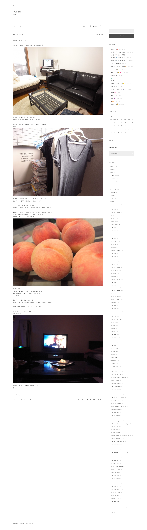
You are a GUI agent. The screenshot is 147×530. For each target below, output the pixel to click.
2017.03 (114, 293)
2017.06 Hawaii (116, 492)
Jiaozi (113, 192)
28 (132, 132)
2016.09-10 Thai (116, 489)
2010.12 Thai (115, 463)
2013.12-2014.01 (116, 250)
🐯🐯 (112, 101)
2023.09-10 (115, 337)
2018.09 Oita (115, 412)
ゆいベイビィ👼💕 (116, 72)
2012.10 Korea (116, 478)
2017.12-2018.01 (116, 299)
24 (118, 132)
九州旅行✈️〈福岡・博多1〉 (118, 60)
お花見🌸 (113, 92)
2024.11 (114, 345)
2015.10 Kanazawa (117, 395)
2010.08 (114, 210)
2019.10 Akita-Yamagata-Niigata (121, 423)
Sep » (113, 140)
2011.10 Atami (115, 369)
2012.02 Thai (115, 472)
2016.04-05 (115, 285)
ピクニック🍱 (114, 69)
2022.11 (114, 328)
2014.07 (114, 259)
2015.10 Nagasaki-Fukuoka (119, 397)
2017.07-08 (115, 296)
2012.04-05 (115, 227)
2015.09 (114, 276)
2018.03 (114, 302)
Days (19, 394)
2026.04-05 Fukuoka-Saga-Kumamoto (122, 452)
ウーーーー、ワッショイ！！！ (22, 26)
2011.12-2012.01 (116, 224)
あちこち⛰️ (114, 86)
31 (118, 136)
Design (112, 169)
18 (121, 129)
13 (129, 125)
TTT (113, 198)
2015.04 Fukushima (117, 392)
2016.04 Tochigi (116, 400)
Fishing (114, 178)
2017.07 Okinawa (117, 403)
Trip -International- (115, 458)
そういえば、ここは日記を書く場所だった (90, 26)
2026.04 (114, 357)
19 (125, 129)
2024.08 (114, 343)
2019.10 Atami (116, 426)
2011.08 (114, 218)
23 (114, 132)
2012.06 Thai (115, 475)
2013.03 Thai (115, 481)
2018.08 (114, 308)
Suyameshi (113, 360)
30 (114, 136)
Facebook (15, 523)
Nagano (112, 201)
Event (112, 172)
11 (121, 125)
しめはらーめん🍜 (116, 63)
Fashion (112, 184)
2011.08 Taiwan (116, 469)
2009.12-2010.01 (116, 204)
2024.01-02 (115, 340)
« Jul (110, 140)
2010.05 (114, 207)
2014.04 (114, 256)
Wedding (114, 181)
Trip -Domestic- (114, 366)
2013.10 (114, 247)
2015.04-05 (115, 270)
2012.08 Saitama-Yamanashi (120, 377)
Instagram (29, 523)
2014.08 (114, 262)
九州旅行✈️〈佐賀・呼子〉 (118, 57)
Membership (113, 189)
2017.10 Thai (115, 495)
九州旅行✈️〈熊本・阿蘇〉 (118, 55)
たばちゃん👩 (114, 104)
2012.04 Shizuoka (117, 374)
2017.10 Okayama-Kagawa (119, 406)
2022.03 (114, 325)
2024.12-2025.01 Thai (118, 504)
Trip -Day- (113, 363)
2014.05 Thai (115, 486)
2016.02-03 (115, 282)
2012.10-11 (114, 233)
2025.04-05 (115, 348)
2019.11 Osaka (116, 432)
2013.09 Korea (116, 484)
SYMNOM (17, 12)
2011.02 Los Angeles (117, 466)
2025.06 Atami (116, 447)
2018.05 (114, 305)
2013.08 (114, 244)
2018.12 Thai (115, 498)
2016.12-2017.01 (116, 290)
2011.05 (114, 215)
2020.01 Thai (115, 501)
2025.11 (114, 354)
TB (113, 195)
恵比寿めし (114, 75)
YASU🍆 (113, 98)
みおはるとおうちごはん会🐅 (119, 66)
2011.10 (114, 221)
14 (132, 125)
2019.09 (114, 317)
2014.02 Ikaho (116, 389)
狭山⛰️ (113, 95)
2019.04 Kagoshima (117, 421)
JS (112, 512)
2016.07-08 (115, 288)
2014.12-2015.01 (116, 267)
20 (129, 129)
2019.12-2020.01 (116, 319)
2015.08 (114, 273)
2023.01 (114, 331)
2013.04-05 (115, 241)
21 (132, 129)
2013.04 (114, 238)
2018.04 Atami (116, 409)
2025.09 (114, 351)
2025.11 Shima (116, 450)
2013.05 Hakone (116, 383)
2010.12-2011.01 (116, 212)
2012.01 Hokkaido (117, 371)
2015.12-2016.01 (116, 279)
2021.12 (114, 322)
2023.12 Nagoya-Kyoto (118, 441)
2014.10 (114, 264)
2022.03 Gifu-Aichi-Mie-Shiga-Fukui (121, 435)
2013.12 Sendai (116, 386)
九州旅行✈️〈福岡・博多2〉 (118, 52)
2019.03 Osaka (116, 418)
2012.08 (114, 230)
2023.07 (114, 334)
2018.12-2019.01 (116, 311)
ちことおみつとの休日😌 (117, 84)
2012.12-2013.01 (116, 236)
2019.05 (114, 314)
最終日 (112, 81)
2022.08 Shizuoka (117, 438)
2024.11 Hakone (116, 444)
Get (111, 187)
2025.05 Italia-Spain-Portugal (120, 507)
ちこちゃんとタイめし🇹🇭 (117, 89)
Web (111, 510)
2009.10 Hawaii (116, 460)
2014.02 (114, 253)
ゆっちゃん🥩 (114, 49)
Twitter (22, 523)
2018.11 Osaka (116, 415)
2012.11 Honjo (115, 380)
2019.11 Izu (115, 429)
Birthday (114, 175)
